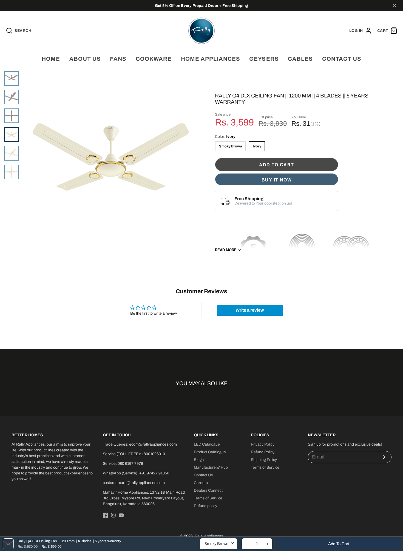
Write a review (249, 310)
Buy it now (277, 179)
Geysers (264, 59)
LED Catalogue (207, 444)
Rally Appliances (209, 536)
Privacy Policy (262, 444)
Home (51, 59)
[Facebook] (105, 515)
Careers (201, 483)
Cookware (154, 59)
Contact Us (203, 475)
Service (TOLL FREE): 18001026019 (134, 454)
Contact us (341, 59)
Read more (226, 250)
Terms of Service (208, 498)
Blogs (199, 460)
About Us (85, 59)
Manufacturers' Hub (211, 467)
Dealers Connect (208, 490)
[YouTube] (121, 515)
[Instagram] (113, 515)
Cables (300, 59)
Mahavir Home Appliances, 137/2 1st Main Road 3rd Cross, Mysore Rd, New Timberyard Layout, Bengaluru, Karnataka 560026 (144, 498)
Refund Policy (262, 452)
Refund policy (205, 506)
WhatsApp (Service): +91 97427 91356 (136, 473)
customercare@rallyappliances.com (134, 483)
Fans (118, 59)
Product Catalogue (210, 452)
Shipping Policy (264, 460)
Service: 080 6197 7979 (123, 464)
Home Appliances (210, 59)
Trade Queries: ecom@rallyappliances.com (140, 444)
